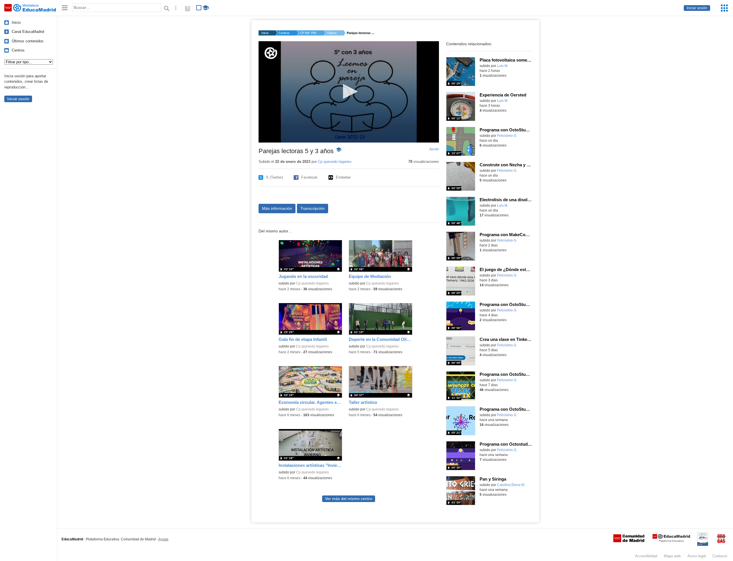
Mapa (672, 556)
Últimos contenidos (28, 41)
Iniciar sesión (697, 8)
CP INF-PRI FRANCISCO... (308, 33)
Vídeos (332, 33)
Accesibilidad (646, 556)
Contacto (719, 556)
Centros (18, 50)
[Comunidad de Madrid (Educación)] (629, 541)
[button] (349, 91)
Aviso (696, 556)
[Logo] (270, 53)
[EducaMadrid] (671, 541)
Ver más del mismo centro (348, 499)
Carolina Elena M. (511, 485)
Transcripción (312, 208)
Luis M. (502, 66)
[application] (349, 92)
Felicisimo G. (507, 135)
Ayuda (163, 539)
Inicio (16, 22)
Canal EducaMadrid (28, 31)
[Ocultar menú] (65, 7)
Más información (277, 208)
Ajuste (434, 149)
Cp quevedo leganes (335, 161)
